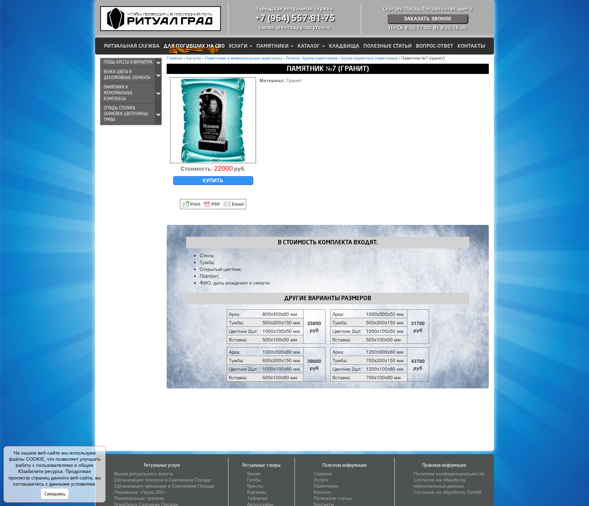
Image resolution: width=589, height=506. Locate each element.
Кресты (255, 485)
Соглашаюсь (54, 494)
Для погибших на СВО (194, 46)
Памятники (273, 46)
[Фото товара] (213, 120)
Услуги (239, 46)
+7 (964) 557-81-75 (295, 18)
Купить (213, 180)
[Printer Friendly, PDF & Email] (213, 204)
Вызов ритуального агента (143, 473)
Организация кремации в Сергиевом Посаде (164, 485)
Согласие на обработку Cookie (447, 491)
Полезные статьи (387, 46)
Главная (323, 473)
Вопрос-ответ (434, 46)
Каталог (309, 46)
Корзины (256, 491)
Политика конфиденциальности (448, 473)
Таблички (257, 497)
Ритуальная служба (132, 46)
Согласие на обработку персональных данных (439, 482)
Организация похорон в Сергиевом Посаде (162, 479)
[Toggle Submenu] (158, 62)
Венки (253, 473)
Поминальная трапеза (139, 497)
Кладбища (344, 46)
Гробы (254, 479)
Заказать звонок (428, 18)
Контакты (471, 46)
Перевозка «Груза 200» (140, 491)
